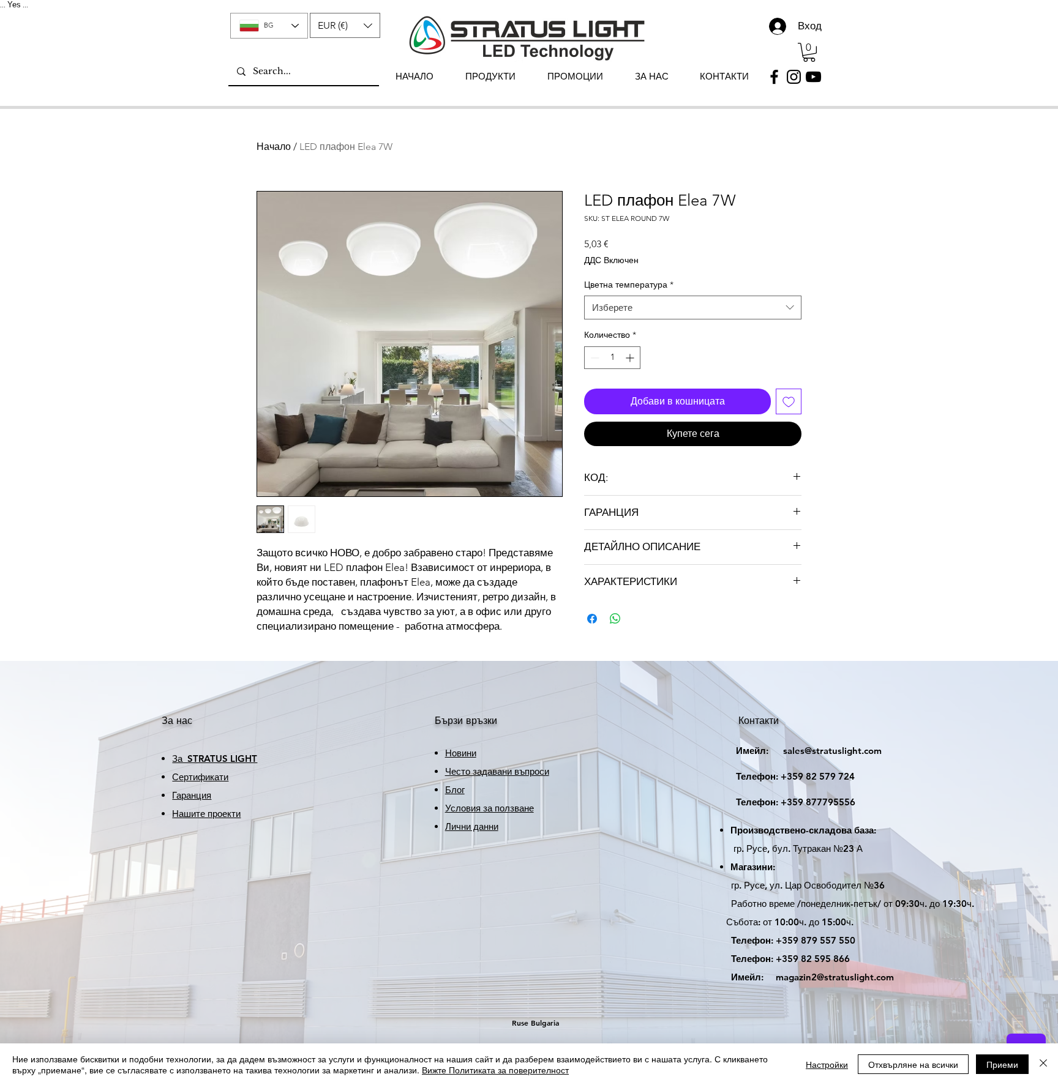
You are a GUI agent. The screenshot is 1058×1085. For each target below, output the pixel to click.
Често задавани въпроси (497, 771)
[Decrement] (593, 357)
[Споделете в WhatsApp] (615, 618)
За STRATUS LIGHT (214, 758)
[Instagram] (793, 76)
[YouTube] (813, 76)
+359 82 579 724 (818, 776)
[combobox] (692, 307)
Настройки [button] (827, 1064)
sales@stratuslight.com (798, 750)
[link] (809, 52)
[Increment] (631, 357)
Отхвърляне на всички (913, 1064)
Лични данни (471, 826)
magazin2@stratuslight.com (804, 977)
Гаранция (191, 795)
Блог (455, 790)
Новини (460, 753)
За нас (177, 720)
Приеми (1002, 1064)
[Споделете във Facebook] (592, 618)
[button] (345, 25)
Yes (14, 4)
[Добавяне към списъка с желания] (788, 401)
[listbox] (345, 25)
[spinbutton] (612, 357)
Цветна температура (628, 284)
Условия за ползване (489, 808)
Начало (274, 146)
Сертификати (200, 777)
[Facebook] (774, 76)
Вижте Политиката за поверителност (495, 1070)
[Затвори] (1043, 1064)
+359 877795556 (784, 802)
